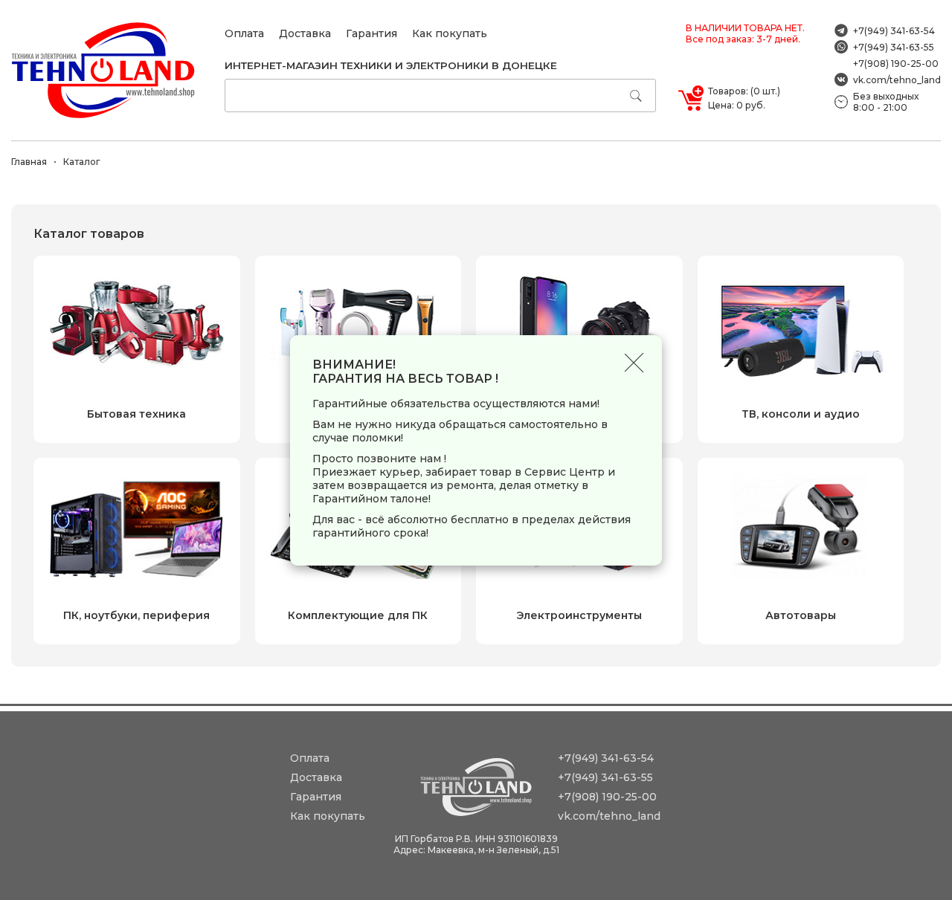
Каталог (81, 161)
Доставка (305, 33)
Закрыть (634, 363)
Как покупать (449, 33)
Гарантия (371, 33)
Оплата (244, 33)
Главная (29, 161)
